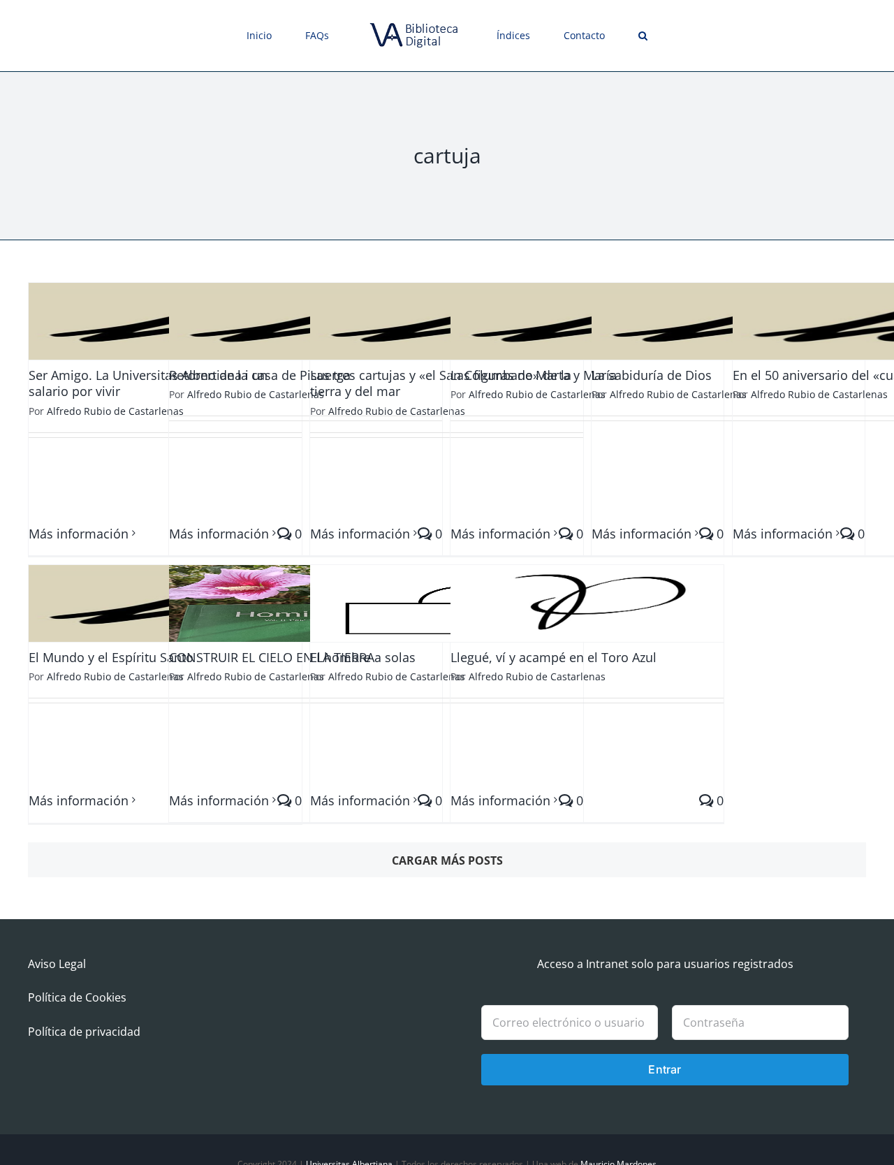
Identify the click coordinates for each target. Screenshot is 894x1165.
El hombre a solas (363, 657)
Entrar (664, 1069)
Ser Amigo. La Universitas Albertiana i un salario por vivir (148, 383)
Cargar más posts (447, 860)
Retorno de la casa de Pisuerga (260, 375)
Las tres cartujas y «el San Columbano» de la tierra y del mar (440, 383)
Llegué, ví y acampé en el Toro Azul (553, 657)
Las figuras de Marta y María (533, 375)
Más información (79, 533)
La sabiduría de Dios (652, 375)
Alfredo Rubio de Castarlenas (115, 411)
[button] (594, 35)
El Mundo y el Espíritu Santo (111, 657)
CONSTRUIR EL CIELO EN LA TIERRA (271, 657)
